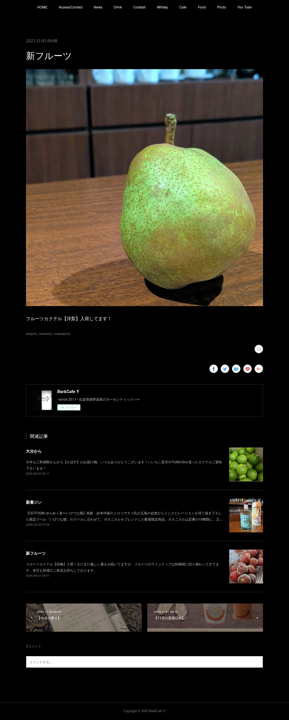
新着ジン (34, 502)
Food (202, 7)
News (98, 7)
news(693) (45, 334)
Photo (221, 7)
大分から (34, 451)
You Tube (244, 7)
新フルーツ (36, 553)
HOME (42, 7)
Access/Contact (70, 7)
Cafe (183, 7)
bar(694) (31, 334)
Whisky (162, 7)
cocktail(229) (62, 334)
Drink (118, 7)
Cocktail (139, 7)
